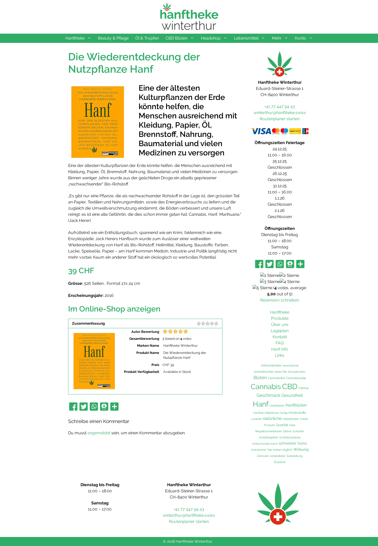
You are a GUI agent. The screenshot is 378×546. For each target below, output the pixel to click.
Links (279, 355)
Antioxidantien (271, 365)
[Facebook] (73, 406)
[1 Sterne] (270, 275)
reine (292, 425)
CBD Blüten (176, 38)
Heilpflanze (272, 412)
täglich (287, 449)
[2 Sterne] (289, 275)
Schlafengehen (268, 437)
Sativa (287, 431)
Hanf (260, 404)
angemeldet (98, 432)
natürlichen (291, 419)
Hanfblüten (296, 405)
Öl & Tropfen (147, 38)
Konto (300, 38)
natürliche (272, 418)
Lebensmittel (246, 38)
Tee (269, 449)
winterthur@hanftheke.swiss (280, 112)
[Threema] (104, 406)
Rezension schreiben (279, 300)
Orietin (304, 418)
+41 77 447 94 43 (279, 106)
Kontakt (280, 336)
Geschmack (268, 395)
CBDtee (304, 388)
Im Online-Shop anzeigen (114, 308)
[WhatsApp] (94, 406)
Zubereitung (294, 455)
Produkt (269, 425)
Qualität (282, 425)
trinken (277, 449)
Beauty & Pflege (113, 38)
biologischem (296, 371)
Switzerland (258, 449)
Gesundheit (292, 395)
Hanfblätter (276, 405)
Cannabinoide (296, 378)
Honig (283, 412)
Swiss (302, 443)
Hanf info (279, 349)
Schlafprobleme (289, 437)
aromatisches (263, 371)
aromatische (291, 365)
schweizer (287, 443)
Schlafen (298, 431)
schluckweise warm (265, 443)
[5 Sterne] (262, 288)
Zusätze (279, 462)
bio (285, 371)
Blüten (260, 377)
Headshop (211, 38)
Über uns (280, 324)
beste (278, 371)
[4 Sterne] (290, 282)
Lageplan (280, 330)
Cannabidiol (276, 378)
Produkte (280, 318)
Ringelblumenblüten (268, 431)
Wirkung (301, 449)
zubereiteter (277, 455)
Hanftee (258, 412)
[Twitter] (83, 406)
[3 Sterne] (270, 282)
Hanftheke (75, 38)
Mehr (277, 38)
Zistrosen (263, 455)
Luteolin (256, 418)
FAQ (280, 343)
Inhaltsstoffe (297, 413)
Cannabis (266, 386)
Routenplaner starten (280, 118)
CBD (290, 386)
